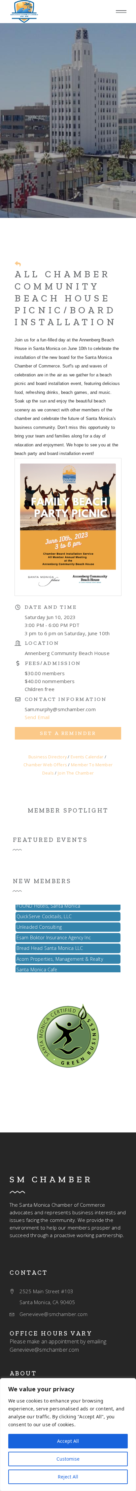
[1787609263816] (24, 11)
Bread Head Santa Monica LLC (50, 944)
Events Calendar (87, 757)
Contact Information (66, 699)
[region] (68, 1434)
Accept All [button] (68, 1441)
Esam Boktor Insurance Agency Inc (54, 933)
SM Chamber (51, 1179)
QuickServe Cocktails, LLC (44, 912)
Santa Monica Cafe (37, 965)
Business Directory (47, 757)
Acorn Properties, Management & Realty (60, 955)
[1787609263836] (68, 1035)
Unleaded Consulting (39, 923)
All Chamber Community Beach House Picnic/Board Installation (66, 298)
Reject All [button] (68, 1477)
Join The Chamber (76, 773)
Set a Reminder (68, 733)
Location (42, 643)
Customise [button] (68, 1459)
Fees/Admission (53, 663)
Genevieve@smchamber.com (44, 1349)
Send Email (37, 717)
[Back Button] (18, 264)
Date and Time (51, 607)
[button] (121, 11)
